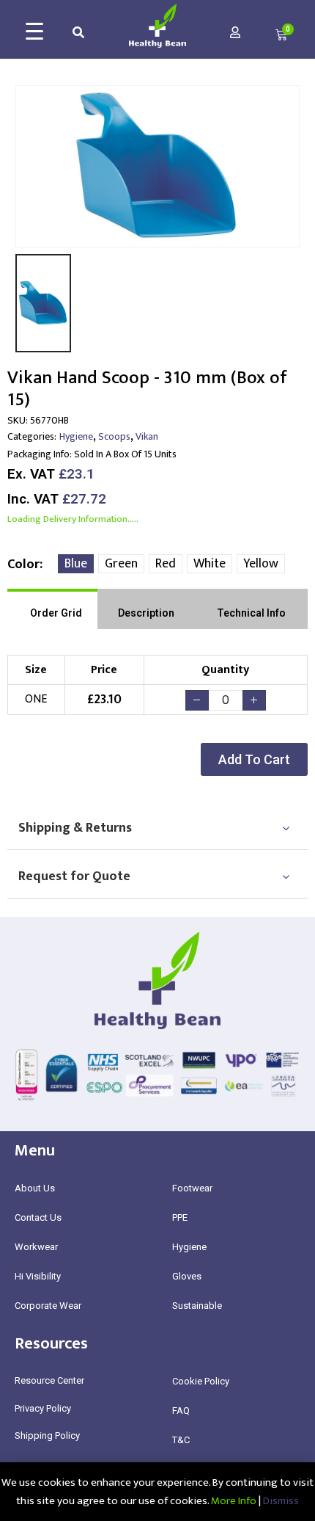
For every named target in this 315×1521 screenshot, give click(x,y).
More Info (233, 1501)
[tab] (52, 609)
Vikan (147, 436)
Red (165, 563)
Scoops (114, 436)
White (209, 563)
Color (23, 564)
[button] (254, 759)
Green (121, 563)
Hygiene (76, 436)
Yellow (260, 563)
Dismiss (281, 1501)
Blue (75, 563)
